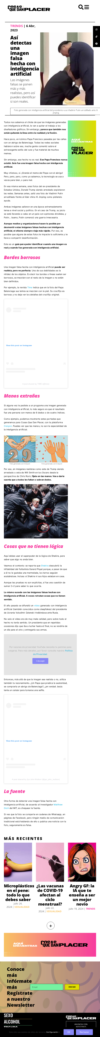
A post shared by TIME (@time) (35, 384)
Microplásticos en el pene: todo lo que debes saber (19, 892)
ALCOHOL (12, 1021)
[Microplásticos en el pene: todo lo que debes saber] (18, 862)
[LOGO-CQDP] (29, 6)
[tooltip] (96, 29)
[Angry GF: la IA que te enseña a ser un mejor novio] (82, 862)
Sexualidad (21, 906)
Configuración (52, 1032)
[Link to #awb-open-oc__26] (86, 7)
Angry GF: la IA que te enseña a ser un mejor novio (82, 895)
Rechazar (84, 1032)
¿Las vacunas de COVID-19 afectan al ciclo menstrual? (50, 895)
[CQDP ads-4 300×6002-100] (82, 121)
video (37, 605)
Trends (16, 26)
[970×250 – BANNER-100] (50, 934)
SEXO (8, 1015)
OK (68, 1032)
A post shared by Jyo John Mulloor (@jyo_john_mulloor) (36, 779)
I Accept (40, 661)
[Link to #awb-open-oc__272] (81, 7)
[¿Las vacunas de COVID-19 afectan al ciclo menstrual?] (50, 862)
